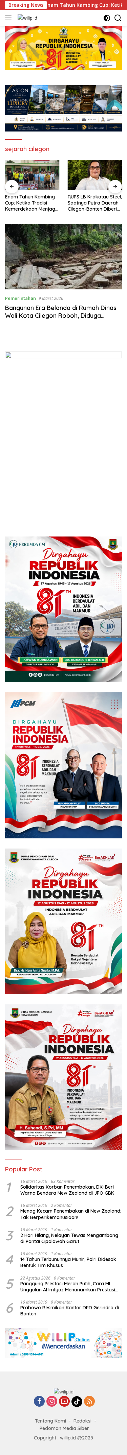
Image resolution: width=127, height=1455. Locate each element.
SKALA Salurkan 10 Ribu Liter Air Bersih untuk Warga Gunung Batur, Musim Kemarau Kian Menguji (94, 203)
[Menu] (9, 18)
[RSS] (89, 1402)
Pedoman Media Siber (64, 1428)
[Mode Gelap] (107, 18)
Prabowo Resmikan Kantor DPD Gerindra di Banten (69, 1311)
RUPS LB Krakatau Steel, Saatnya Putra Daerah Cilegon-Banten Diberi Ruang (32, 203)
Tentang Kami (50, 1421)
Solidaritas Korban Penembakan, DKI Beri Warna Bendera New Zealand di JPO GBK (67, 1190)
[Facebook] (39, 1402)
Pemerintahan (20, 298)
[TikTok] (76, 1401)
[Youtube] (64, 1402)
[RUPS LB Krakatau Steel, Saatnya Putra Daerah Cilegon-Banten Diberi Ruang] (32, 175)
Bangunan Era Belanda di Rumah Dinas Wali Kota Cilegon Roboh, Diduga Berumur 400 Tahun (61, 316)
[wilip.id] (26, 18)
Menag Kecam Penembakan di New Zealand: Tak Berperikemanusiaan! (70, 1214)
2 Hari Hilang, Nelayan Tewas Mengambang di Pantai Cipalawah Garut (69, 1238)
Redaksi (82, 1421)
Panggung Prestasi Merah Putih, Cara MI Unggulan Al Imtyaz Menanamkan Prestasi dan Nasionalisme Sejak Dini (67, 1287)
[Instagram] (51, 1402)
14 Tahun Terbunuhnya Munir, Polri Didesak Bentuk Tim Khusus (68, 1262)
